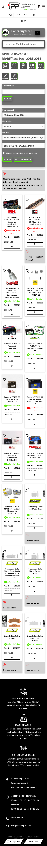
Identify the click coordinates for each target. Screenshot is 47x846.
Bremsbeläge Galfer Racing (12, 637)
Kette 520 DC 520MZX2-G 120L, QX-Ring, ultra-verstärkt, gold (35, 220)
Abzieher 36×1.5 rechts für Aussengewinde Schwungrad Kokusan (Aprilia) (12, 292)
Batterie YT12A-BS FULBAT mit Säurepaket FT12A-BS (35, 347)
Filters (31, 841)
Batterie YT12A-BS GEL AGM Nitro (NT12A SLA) (12, 399)
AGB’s (36, 837)
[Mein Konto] (3, 6)
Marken (28, 837)
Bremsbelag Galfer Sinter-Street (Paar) (34, 571)
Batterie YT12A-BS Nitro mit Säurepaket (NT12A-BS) (12, 456)
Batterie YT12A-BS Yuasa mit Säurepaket (12, 346)
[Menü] (43, 6)
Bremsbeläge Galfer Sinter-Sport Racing (35, 638)
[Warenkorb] (39, 6)
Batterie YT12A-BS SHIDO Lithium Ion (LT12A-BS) (35, 455)
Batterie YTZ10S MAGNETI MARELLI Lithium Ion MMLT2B (12, 510)
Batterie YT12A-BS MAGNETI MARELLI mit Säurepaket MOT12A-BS (35, 291)
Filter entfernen (23, 159)
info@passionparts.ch (21, 825)
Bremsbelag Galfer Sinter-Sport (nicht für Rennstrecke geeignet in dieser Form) (12, 573)
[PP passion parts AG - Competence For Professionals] (22, 6)
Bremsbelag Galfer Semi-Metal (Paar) (34, 508)
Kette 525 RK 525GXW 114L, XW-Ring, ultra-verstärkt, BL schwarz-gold (12, 221)
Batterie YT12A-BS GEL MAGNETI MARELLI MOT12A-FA (35, 400)
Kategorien (15, 841)
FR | (34, 15)
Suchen (7, 99)
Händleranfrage (15, 837)
